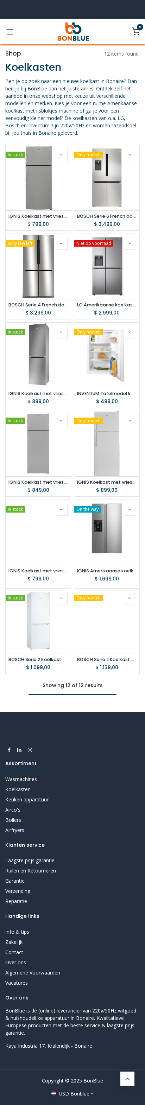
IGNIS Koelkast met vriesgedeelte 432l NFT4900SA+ (38, 482)
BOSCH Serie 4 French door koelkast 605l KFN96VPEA (38, 304)
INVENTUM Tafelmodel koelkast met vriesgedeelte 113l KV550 (107, 393)
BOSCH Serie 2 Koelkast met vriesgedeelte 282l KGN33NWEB (38, 659)
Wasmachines (21, 779)
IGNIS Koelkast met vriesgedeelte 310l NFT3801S (38, 216)
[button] (61, 155)
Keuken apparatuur (27, 799)
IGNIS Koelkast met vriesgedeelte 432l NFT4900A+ (107, 482)
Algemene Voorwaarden (32, 972)
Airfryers (14, 830)
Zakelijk (14, 942)
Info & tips (17, 931)
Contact (14, 952)
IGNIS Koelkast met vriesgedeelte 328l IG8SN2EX (38, 393)
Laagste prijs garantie (30, 860)
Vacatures (16, 982)
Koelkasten (18, 789)
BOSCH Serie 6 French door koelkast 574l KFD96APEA (107, 216)
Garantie (15, 880)
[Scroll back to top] (127, 1079)
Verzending (17, 891)
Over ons (15, 962)
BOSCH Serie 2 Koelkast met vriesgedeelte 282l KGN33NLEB (107, 659)
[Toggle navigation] (10, 31)
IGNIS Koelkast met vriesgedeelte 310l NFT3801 (38, 570)
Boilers (13, 820)
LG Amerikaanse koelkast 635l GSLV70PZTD (107, 304)
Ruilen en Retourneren (30, 870)
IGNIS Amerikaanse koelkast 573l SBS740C (107, 570)
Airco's (12, 809)
